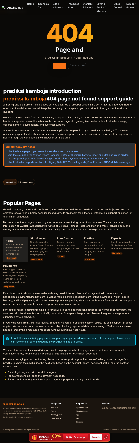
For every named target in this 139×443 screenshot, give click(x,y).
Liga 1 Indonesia (58, 6)
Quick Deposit (118, 6)
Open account (82, 407)
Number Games (130, 6)
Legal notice (56, 418)
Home (30, 4)
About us (54, 407)
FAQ (78, 418)
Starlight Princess (88, 6)
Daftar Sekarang (75, 437)
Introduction (10, 182)
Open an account (77, 65)
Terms (53, 411)
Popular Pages (26, 182)
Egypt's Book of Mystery (101, 7)
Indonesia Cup (43, 6)
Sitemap (79, 422)
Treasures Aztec (73, 6)
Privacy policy (56, 415)
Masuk (96, 437)
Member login (82, 411)
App (78, 415)
